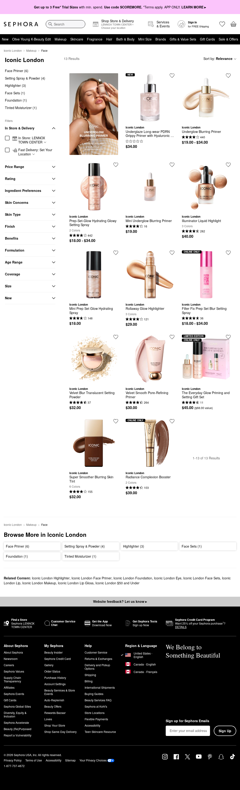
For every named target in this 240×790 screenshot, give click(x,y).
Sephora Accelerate (16, 722)
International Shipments (100, 687)
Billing (89, 681)
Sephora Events (14, 694)
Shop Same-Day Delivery (60, 732)
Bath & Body (125, 39)
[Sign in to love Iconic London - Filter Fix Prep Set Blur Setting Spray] (228, 253)
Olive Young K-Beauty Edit (31, 39)
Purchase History (55, 678)
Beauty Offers (52, 706)
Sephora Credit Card (57, 659)
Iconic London (13, 50)
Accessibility (92, 725)
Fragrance (94, 39)
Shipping (90, 675)
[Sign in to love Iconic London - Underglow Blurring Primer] (228, 75)
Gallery (48, 665)
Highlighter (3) (15, 85)
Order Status (52, 671)
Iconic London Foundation (132, 578)
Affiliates (9, 687)
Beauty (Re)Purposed (17, 729)
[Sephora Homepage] (21, 24)
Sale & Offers (228, 39)
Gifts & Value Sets (183, 39)
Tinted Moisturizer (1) (21, 107)
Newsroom (11, 659)
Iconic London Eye (167, 578)
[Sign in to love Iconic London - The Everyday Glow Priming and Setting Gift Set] (228, 337)
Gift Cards (207, 39)
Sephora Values (14, 671)
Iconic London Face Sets (201, 578)
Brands (160, 39)
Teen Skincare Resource (100, 732)
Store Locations (95, 713)
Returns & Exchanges (98, 659)
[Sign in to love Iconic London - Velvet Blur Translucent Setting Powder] (116, 337)
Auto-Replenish (54, 700)
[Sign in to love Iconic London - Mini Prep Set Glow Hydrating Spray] (116, 253)
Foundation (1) (16, 100)
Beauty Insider (53, 652)
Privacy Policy (13, 760)
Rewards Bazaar (55, 713)
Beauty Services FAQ (98, 700)
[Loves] (222, 24)
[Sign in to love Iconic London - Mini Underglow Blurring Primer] (172, 165)
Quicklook (150, 118)
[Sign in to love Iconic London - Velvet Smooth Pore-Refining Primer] (172, 337)
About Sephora (13, 652)
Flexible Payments (96, 719)
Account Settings (55, 684)
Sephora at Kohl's (96, 706)
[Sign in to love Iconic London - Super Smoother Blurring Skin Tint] (116, 421)
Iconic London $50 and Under (117, 583)
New (5, 39)
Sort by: (217, 58)
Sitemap (70, 760)
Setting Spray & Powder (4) (25, 78)
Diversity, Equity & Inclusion (15, 714)
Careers (9, 665)
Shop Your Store (54, 725)
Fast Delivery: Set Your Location (35, 152)
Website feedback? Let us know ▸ (120, 601)
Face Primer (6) (16, 70)
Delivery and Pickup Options (97, 666)
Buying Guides (94, 694)
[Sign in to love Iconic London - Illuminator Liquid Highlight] (228, 165)
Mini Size (145, 39)
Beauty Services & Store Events (59, 692)
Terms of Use (33, 760)
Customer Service (96, 652)
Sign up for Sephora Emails (187, 721)
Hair (109, 39)
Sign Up (225, 730)
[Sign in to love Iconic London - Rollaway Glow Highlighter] (172, 253)
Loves (48, 719)
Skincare (76, 39)
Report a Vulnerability (17, 735)
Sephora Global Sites (17, 706)
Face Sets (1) (15, 93)
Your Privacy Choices (93, 760)
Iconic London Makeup (39, 583)
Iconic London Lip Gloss (76, 583)
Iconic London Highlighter (51, 578)
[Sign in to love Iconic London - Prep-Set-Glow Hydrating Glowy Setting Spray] (116, 165)
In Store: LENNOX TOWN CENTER (31, 140)
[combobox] (65, 24)
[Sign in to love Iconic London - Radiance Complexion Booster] (172, 421)
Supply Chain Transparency (12, 679)
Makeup (61, 39)
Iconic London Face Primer (91, 578)
